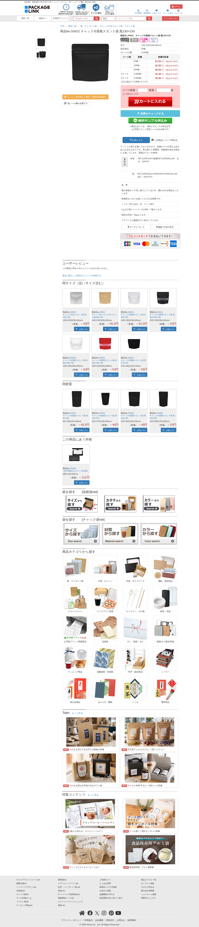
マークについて (137, 226)
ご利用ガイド (105, 880)
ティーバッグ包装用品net (69, 894)
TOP (62, 26)
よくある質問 (105, 883)
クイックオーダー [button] (171, 18)
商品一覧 (25, 18)
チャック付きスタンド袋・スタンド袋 (117, 26)
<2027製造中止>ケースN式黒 (75, 471)
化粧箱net (20, 891)
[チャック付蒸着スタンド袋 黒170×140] (134, 343)
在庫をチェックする (152, 113)
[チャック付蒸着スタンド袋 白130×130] (134, 298)
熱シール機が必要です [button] (77, 103)
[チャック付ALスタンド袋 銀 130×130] (76, 298)
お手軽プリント (60, 18)
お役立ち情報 (105, 891)
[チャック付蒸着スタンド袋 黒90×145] (76, 399)
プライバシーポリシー (71, 920)
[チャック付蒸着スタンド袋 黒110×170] (105, 399)
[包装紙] (105, 628)
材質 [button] (125, 163)
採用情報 (131, 920)
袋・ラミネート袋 (88, 26)
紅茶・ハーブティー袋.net (69, 887)
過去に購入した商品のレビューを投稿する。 (82, 275)
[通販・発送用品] (165, 567)
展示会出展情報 (147, 891)
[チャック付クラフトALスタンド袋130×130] (105, 298)
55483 (73, 468)
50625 (73, 358)
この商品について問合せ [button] (166, 140)
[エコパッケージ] (75, 597)
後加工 (42, 18)
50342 (73, 413)
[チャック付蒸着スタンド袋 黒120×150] (134, 399)
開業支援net (21, 883)
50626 (102, 358)
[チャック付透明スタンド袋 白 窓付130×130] (76, 343)
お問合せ (121, 920)
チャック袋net (22, 894)
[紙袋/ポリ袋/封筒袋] (165, 628)
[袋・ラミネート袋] (75, 567)
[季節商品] (165, 688)
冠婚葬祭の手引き (107, 894)
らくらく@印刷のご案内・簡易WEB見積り (87, 97)
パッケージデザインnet (26, 887)
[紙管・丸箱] (165, 597)
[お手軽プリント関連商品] (75, 628)
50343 (102, 413)
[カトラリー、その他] (135, 597)
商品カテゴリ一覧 (148, 880)
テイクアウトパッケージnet (28, 880)
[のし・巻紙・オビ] (135, 628)
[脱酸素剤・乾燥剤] (105, 658)
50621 (102, 312)
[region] (120, 26)
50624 (160, 312)
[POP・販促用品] (135, 658)
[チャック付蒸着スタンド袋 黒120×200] (163, 399)
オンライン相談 (147, 883)
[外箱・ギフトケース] (135, 567)
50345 (160, 413)
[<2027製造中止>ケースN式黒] (76, 454)
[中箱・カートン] (105, 567)
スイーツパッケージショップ (70, 902)
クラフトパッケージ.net (68, 883)
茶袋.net (61, 891)
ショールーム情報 (148, 894)
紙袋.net (61, 905)
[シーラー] (165, 658)
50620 (73, 312)
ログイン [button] (177, 7)
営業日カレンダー (148, 898)
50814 (131, 358)
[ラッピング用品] (75, 658)
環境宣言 (110, 920)
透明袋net (62, 880)
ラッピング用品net (24, 905)
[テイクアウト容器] (105, 597)
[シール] (135, 688)
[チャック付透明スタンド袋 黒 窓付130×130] (163, 298)
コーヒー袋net (22, 902)
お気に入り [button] (137, 140)
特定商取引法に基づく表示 (111, 898)
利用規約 (88, 920)
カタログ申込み (147, 887)
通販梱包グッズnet (66, 898)
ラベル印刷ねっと (24, 898)
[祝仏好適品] (75, 688)
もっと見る (77, 713)
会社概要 (99, 920)
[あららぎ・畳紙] (105, 688)
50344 (131, 413)
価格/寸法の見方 (166, 226)
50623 (131, 312)
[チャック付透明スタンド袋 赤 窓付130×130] (105, 343)
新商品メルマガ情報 (108, 887)
